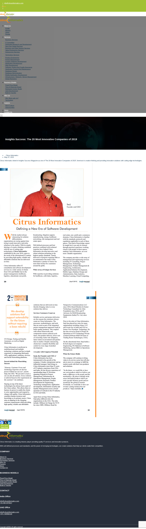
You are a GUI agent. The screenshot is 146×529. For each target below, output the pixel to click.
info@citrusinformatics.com (13, 3)
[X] (5, 423)
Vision (7, 32)
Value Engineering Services (14, 50)
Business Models (10, 82)
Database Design (11, 71)
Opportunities (9, 107)
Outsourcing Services (12, 52)
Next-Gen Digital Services (14, 46)
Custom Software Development (15, 61)
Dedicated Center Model (13, 89)
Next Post (4, 427)
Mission (7, 30)
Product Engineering (12, 57)
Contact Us (8, 112)
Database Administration (13, 73)
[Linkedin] (9, 423)
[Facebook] (2, 423)
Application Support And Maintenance (18, 69)
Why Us (7, 95)
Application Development (13, 63)
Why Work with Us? (11, 98)
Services (7, 37)
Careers (7, 103)
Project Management (12, 59)
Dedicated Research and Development (18, 44)
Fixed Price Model (11, 85)
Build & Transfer (10, 93)
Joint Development (11, 91)
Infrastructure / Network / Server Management (20, 77)
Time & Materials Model (13, 87)
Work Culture (9, 105)
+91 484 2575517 (6, 503)
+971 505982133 (6, 514)
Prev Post (4, 425)
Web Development (11, 65)
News (6, 110)
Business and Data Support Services (17, 48)
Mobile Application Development (16, 75)
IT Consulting (9, 42)
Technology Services (12, 55)
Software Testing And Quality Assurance (18, 67)
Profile (7, 28)
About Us (7, 26)
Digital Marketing (11, 79)
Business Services (11, 40)
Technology (9, 100)
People (7, 34)
